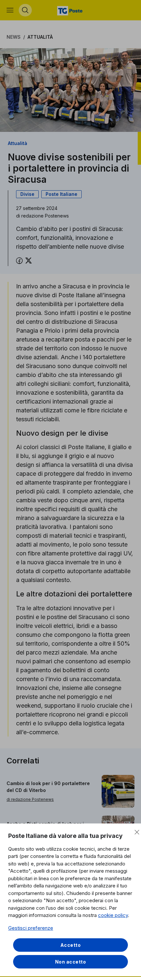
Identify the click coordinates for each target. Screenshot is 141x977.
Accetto (70, 945)
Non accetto (70, 962)
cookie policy (113, 915)
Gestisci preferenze (30, 928)
